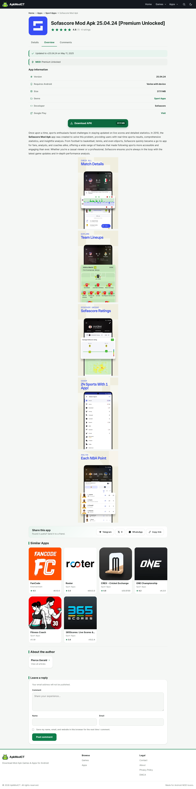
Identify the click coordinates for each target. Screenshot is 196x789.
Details (35, 42)
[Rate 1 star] (53, 30)
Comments (66, 42)
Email (101, 716)
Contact (143, 760)
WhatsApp (137, 532)
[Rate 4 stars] (65, 30)
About (142, 765)
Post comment (44, 737)
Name (35, 716)
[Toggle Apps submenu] (177, 4)
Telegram (107, 532)
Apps (172, 4)
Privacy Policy (146, 770)
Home (148, 4)
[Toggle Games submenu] (165, 4)
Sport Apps (51, 13)
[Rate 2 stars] (57, 30)
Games (159, 4)
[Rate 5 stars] (69, 30)
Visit (163, 113)
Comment (36, 690)
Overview (49, 42)
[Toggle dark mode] (191, 4)
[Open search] (184, 4)
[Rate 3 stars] (61, 30)
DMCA (142, 775)
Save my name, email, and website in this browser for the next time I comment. (73, 729)
